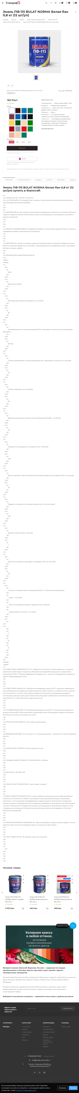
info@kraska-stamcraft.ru (41, 1060)
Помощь (65, 1023)
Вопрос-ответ (66, 1026)
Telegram (35, 1073)
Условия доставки (49, 1032)
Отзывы (38, 180)
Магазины (46, 1026)
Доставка (61, 180)
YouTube (39, 1073)
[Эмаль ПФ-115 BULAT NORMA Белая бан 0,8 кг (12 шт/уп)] (39, 51)
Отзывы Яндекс (27, 1032)
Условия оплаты (48, 1029)
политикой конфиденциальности (26, 1090)
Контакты (25, 1040)
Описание (8, 180)
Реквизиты (25, 1034)
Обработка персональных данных (48, 1042)
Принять (73, 1088)
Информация (48, 1023)
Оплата (49, 180)
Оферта (45, 1046)
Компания (26, 1023)
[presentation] (2, 893)
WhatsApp (44, 1073)
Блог (23, 1037)
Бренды (6, 1026)
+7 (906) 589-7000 (34, 1056)
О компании (26, 1026)
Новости (24, 1029)
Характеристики (24, 180)
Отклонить (62, 1088)
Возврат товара (48, 1037)
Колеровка (7, 1023)
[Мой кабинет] (55, 3)
